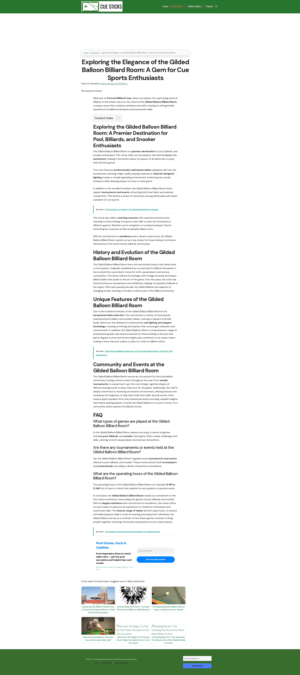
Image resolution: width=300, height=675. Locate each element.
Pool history (95, 53)
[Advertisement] (150, 31)
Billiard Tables (194, 6)
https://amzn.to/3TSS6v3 (113, 83)
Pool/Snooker (177, 6)
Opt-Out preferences (121, 663)
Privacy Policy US (106, 663)
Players (209, 6)
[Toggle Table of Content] (117, 118)
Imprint (97, 663)
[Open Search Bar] (216, 6)
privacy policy (121, 567)
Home (165, 6)
